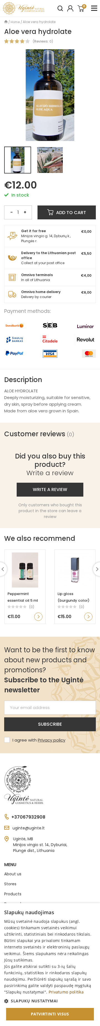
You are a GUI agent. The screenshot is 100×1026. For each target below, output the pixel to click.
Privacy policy (51, 740)
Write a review (50, 489)
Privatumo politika (66, 992)
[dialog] (50, 964)
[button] (50, 1000)
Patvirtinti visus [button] (50, 1014)
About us (12, 874)
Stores (10, 884)
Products (12, 894)
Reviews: (41, 41)
